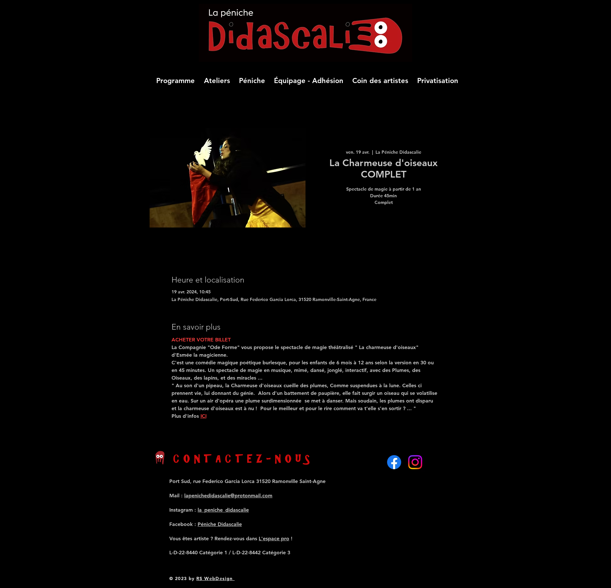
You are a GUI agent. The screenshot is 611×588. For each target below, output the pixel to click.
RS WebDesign (215, 578)
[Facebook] (394, 462)
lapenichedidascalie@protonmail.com (228, 496)
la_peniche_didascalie (223, 510)
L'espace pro (274, 539)
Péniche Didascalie (220, 524)
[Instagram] (415, 462)
